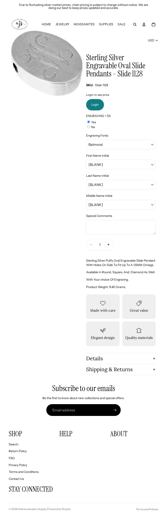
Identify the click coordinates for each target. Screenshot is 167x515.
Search (13, 444)
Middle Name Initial (99, 196)
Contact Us (16, 479)
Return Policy (18, 451)
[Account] (144, 24)
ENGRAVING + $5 (98, 116)
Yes (93, 122)
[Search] (135, 24)
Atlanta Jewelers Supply (32, 509)
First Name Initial (97, 156)
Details (94, 358)
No (93, 127)
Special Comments (99, 216)
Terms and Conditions (24, 472)
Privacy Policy (18, 465)
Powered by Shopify (59, 509)
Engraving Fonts (97, 135)
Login (95, 104)
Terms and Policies (147, 509)
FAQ (12, 458)
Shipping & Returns (109, 369)
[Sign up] (115, 410)
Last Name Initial (97, 176)
